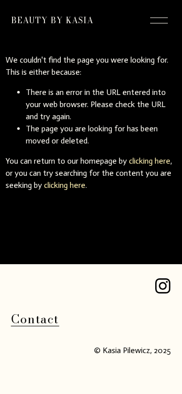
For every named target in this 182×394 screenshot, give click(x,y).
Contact (35, 319)
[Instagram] (163, 286)
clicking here (149, 161)
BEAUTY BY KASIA (52, 20)
